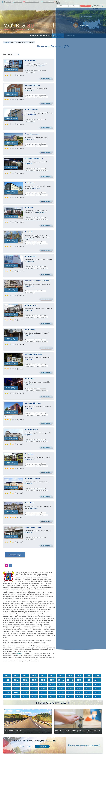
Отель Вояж (29, 207)
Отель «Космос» (30, 60)
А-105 (15, 684)
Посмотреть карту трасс (51, 702)
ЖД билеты (7, 2)
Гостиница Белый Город (33, 354)
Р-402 (79, 696)
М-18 (7, 680)
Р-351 (70, 696)
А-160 (42, 688)
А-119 (42, 684)
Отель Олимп (29, 183)
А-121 (51, 684)
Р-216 (97, 692)
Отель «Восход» (30, 256)
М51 (16, 680)
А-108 (24, 684)
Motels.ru (19, 653)
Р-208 (79, 692)
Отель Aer (28, 232)
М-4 (34, 676)
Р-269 (61, 696)
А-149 (97, 684)
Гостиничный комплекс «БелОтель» (37, 281)
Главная (6, 42)
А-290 (88, 688)
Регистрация (97, 6)
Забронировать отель (32, 2)
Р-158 (52, 692)
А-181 (60, 688)
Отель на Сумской (31, 109)
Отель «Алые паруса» (32, 134)
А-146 (78, 684)
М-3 (25, 676)
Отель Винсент (30, 329)
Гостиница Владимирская (34, 158)
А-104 (6, 684)
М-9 (79, 676)
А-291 (97, 688)
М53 (34, 680)
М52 (25, 680)
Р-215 (88, 692)
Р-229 (34, 696)
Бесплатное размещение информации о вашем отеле (76, 730)
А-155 (24, 688)
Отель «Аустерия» (31, 429)
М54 (43, 680)
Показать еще (15, 555)
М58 (79, 680)
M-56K (70, 680)
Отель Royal (29, 454)
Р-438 (97, 696)
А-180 (51, 688)
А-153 (15, 688)
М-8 (70, 676)
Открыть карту (84, 25)
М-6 (52, 676)
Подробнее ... (41, 66)
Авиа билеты (18, 2)
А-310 (6, 692)
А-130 (60, 684)
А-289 (78, 688)
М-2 (16, 676)
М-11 (97, 676)
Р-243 (52, 696)
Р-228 (25, 696)
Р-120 (25, 692)
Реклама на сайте (46, 36)
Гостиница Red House (32, 85)
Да (23, 746)
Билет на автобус (48, 2)
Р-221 (16, 696)
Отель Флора (29, 378)
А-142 (69, 684)
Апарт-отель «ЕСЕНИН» (33, 527)
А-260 (69, 688)
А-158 (33, 688)
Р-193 (70, 692)
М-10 (88, 676)
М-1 (7, 676)
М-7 (61, 676)
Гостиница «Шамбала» (33, 403)
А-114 (33, 684)
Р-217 (7, 696)
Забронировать (46, 79)
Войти (85, 5)
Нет (30, 746)
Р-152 (43, 692)
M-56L (61, 680)
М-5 (43, 676)
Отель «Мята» (30, 503)
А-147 (88, 684)
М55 (52, 680)
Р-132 (34, 692)
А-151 (6, 688)
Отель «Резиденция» (32, 478)
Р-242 (43, 696)
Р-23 (16, 692)
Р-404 (88, 696)
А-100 (97, 680)
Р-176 (61, 692)
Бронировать (34, 36)
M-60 (88, 680)
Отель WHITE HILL (31, 305)
